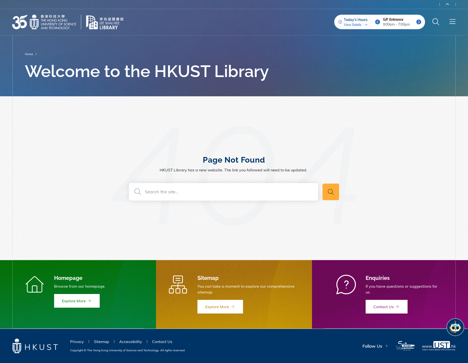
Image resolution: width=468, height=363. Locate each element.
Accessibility (130, 341)
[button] (377, 22)
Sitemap (101, 341)
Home (29, 54)
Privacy (77, 341)
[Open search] (435, 22)
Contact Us (162, 341)
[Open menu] (452, 22)
